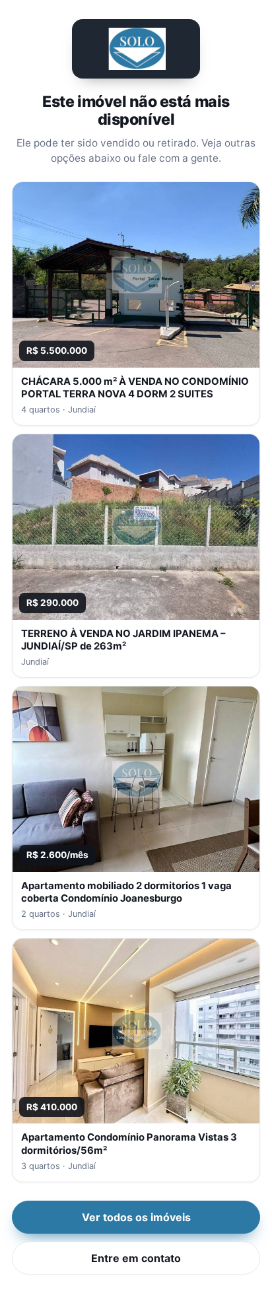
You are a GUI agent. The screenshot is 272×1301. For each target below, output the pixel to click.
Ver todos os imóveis (136, 1217)
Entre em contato (136, 1258)
